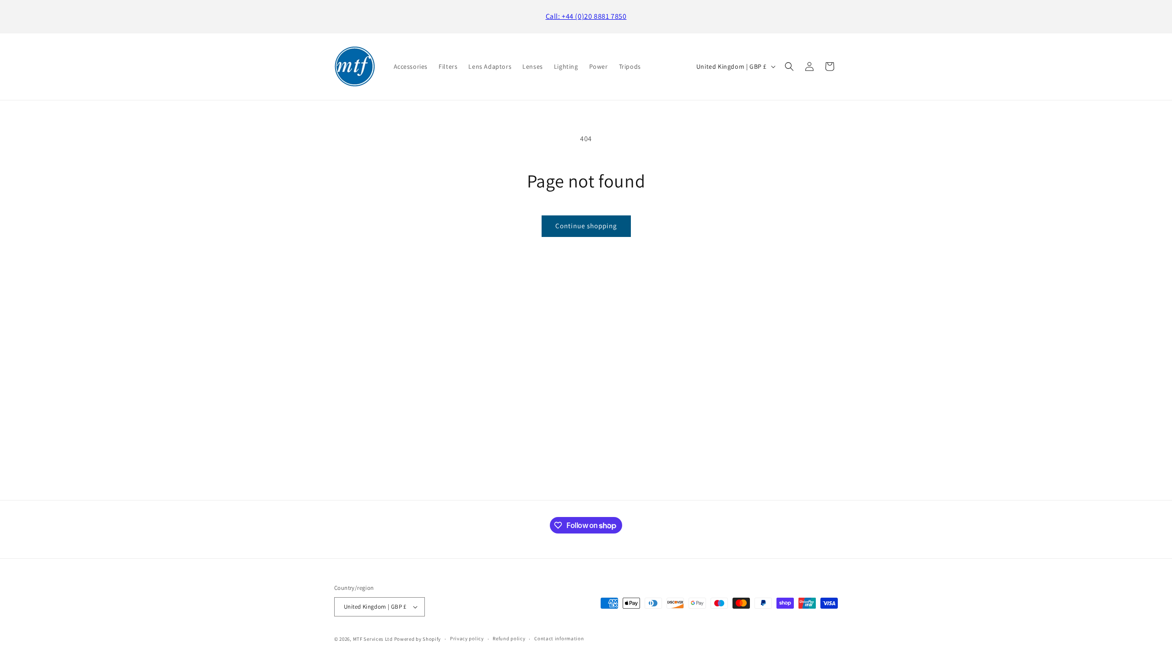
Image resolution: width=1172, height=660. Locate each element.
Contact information (559, 638)
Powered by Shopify (417, 639)
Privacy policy (467, 638)
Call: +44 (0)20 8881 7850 (586, 16)
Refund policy (509, 638)
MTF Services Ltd (373, 639)
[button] (789, 66)
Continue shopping (586, 225)
